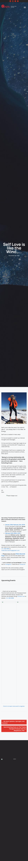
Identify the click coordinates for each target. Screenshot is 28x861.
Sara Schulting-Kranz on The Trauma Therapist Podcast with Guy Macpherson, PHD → (15, 728)
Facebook (22, 564)
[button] (10, 1)
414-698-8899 (5, 549)
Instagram (8, 564)
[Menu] (24, 7)
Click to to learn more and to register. (14, 706)
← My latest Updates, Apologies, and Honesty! (13, 722)
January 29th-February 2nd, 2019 (15, 524)
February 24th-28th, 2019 (12, 533)
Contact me (20, 596)
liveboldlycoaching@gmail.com (10, 550)
